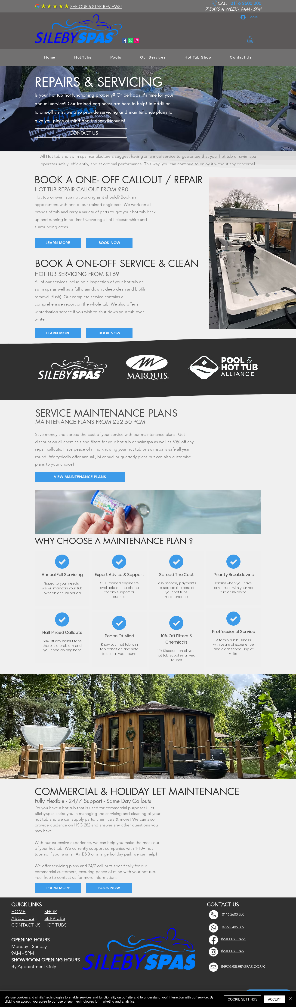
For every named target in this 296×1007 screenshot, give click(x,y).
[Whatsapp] (130, 40)
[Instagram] (213, 952)
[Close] (290, 999)
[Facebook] (213, 940)
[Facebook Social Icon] (124, 40)
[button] (254, 39)
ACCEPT (274, 999)
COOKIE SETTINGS (242, 999)
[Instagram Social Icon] (136, 40)
